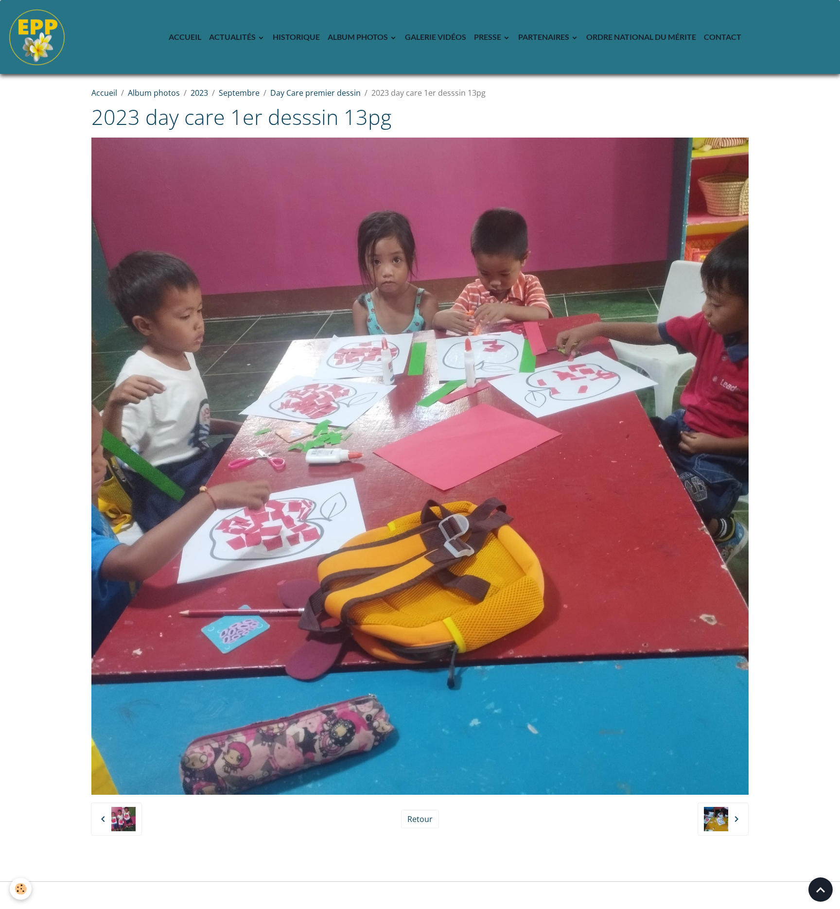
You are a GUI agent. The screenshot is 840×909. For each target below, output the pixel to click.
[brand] (39, 37)
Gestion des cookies (420, 895)
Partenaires (544, 36)
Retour (420, 819)
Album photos (358, 36)
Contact (722, 36)
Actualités (233, 36)
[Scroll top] (820, 889)
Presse (488, 36)
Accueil (185, 36)
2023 (199, 92)
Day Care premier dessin (315, 92)
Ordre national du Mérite (641, 36)
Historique (296, 36)
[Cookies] (21, 889)
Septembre (239, 92)
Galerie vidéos (435, 36)
